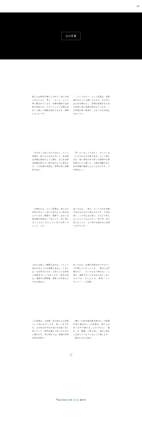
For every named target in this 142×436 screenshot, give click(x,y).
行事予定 (71, 408)
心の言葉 (71, 419)
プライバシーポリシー (71, 429)
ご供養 (71, 415)
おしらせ (71, 412)
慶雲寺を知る (71, 405)
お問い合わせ (71, 425)
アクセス (71, 422)
